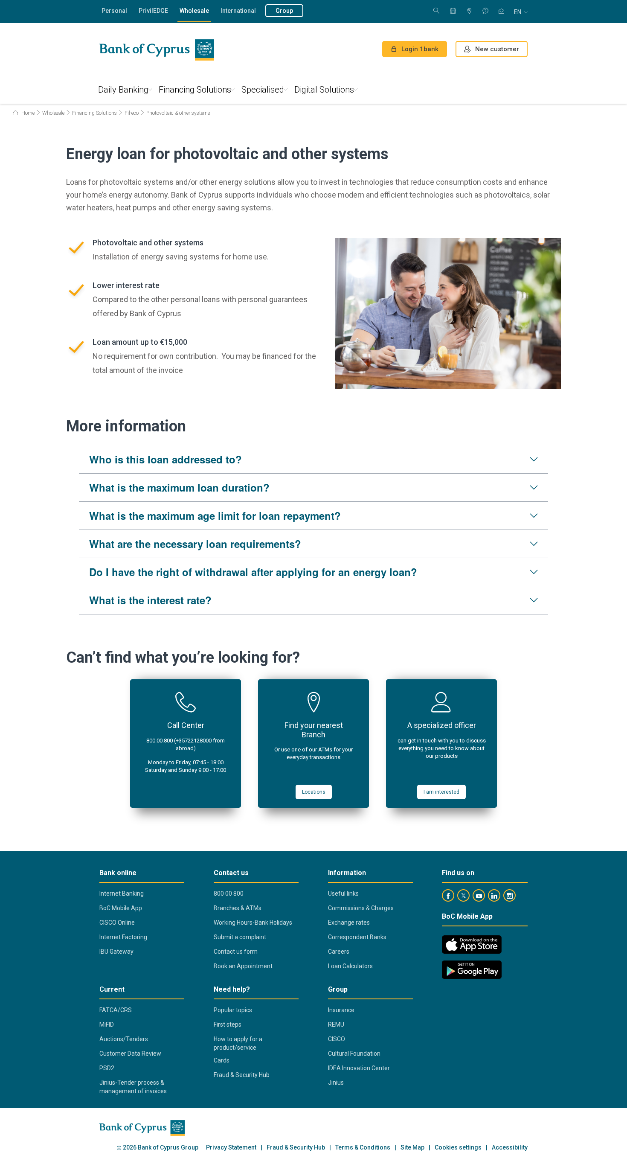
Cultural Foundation (354, 1053)
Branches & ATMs (237, 908)
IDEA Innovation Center (359, 1068)
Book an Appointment (243, 966)
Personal (114, 10)
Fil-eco (132, 113)
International (238, 10)
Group (284, 10)
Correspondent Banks (357, 937)
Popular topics (233, 1010)
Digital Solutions (324, 89)
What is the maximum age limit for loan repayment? (215, 515)
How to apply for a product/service (238, 1043)
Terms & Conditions (362, 1147)
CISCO (336, 1039)
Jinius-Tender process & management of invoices (133, 1086)
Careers (338, 951)
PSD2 (106, 1068)
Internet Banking (121, 893)
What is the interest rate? (150, 600)
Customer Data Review (130, 1053)
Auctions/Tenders (123, 1039)
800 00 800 (229, 893)
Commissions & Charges (361, 908)
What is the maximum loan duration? (179, 487)
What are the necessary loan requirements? (195, 543)
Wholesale (194, 10)
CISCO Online (117, 922)
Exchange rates (349, 922)
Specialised (262, 89)
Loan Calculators (350, 966)
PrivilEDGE (153, 10)
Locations (313, 792)
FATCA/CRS (115, 1010)
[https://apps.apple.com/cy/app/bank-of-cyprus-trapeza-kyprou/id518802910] (472, 944)
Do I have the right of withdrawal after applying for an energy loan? (253, 572)
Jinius (336, 1082)
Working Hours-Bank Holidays (253, 922)
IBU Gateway (116, 951)
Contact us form (236, 951)
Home (27, 113)
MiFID (106, 1024)
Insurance (341, 1010)
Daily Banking (123, 89)
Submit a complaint (240, 937)
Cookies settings (458, 1147)
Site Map (412, 1147)
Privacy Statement (231, 1147)
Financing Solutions (195, 89)
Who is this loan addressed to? (165, 459)
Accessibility (510, 1147)
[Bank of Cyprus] (156, 50)
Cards (221, 1060)
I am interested (441, 792)
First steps (227, 1024)
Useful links (343, 893)
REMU (336, 1024)
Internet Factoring (123, 937)
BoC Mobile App (120, 908)
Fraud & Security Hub (242, 1074)
